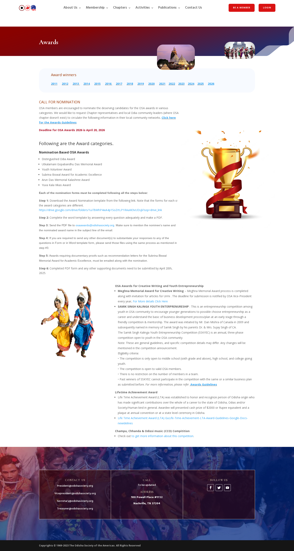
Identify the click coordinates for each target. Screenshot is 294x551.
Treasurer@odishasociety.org (75, 508)
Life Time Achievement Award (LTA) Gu (143, 418)
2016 (108, 84)
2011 (54, 84)
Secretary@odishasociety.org (75, 501)
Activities (142, 7)
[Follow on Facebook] (210, 487)
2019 (140, 84)
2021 (162, 84)
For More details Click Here (150, 301)
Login (267, 8)
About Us (70, 7)
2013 (76, 84)
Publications (167, 7)
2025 (200, 84)
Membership (95, 7)
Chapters (120, 7)
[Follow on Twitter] (219, 487)
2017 (119, 84)
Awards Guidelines (203, 384)
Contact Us (193, 7)
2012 (65, 84)
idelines (128, 423)
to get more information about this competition (162, 436)
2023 (181, 84)
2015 (97, 84)
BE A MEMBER (241, 8)
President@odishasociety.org (75, 486)
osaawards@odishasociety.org (95, 225)
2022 (172, 84)
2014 (86, 84)
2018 (130, 84)
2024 (191, 84)
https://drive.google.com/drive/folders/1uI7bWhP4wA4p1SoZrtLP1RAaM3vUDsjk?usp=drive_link (100, 210)
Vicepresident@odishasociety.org (75, 493)
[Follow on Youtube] (227, 487)
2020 (151, 84)
